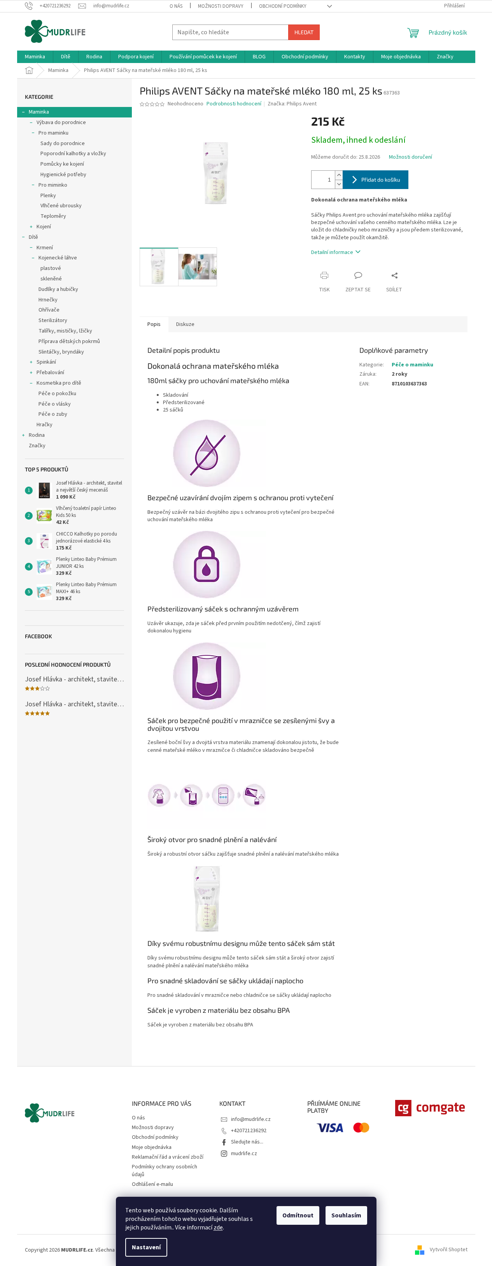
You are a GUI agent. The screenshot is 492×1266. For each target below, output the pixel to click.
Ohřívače (49, 310)
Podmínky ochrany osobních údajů (164, 1170)
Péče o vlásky (55, 404)
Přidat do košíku (380, 179)
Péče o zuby (53, 414)
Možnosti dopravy (220, 6)
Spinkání (46, 362)
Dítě (33, 237)
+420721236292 (248, 1131)
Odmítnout (297, 1215)
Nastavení (146, 1247)
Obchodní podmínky (282, 6)
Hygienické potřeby (63, 175)
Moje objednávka (152, 1147)
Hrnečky (48, 300)
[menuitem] (35, 57)
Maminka (39, 112)
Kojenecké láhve (58, 258)
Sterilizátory (53, 320)
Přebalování (50, 372)
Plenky (48, 196)
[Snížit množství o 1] (339, 184)
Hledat (303, 32)
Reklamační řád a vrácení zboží (167, 1157)
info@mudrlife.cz (251, 1119)
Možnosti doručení (410, 157)
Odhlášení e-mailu (152, 1184)
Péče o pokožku (57, 393)
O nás (176, 6)
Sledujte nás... (247, 1142)
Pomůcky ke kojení (62, 164)
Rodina (37, 435)
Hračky (45, 425)
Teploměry (53, 216)
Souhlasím (346, 1215)
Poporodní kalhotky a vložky (73, 154)
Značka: (292, 104)
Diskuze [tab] (185, 324)
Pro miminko (53, 185)
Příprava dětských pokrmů (69, 341)
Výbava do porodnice (61, 122)
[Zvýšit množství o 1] (339, 175)
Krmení (45, 248)
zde (218, 1227)
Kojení (44, 227)
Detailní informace (332, 252)
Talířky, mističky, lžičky (65, 331)
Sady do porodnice (62, 143)
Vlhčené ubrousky (61, 206)
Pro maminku (53, 133)
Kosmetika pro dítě (59, 383)
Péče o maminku (412, 365)
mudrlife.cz (244, 1153)
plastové (50, 268)
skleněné (51, 279)
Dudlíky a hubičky (58, 289)
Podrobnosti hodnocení (234, 104)
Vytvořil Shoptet (448, 1250)
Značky (37, 446)
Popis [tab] (154, 324)
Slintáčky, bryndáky (61, 352)
